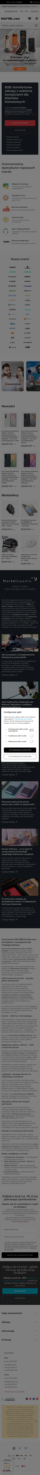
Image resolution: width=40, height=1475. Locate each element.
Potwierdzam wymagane (20, 756)
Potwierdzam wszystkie (20, 750)
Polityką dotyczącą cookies (23, 719)
